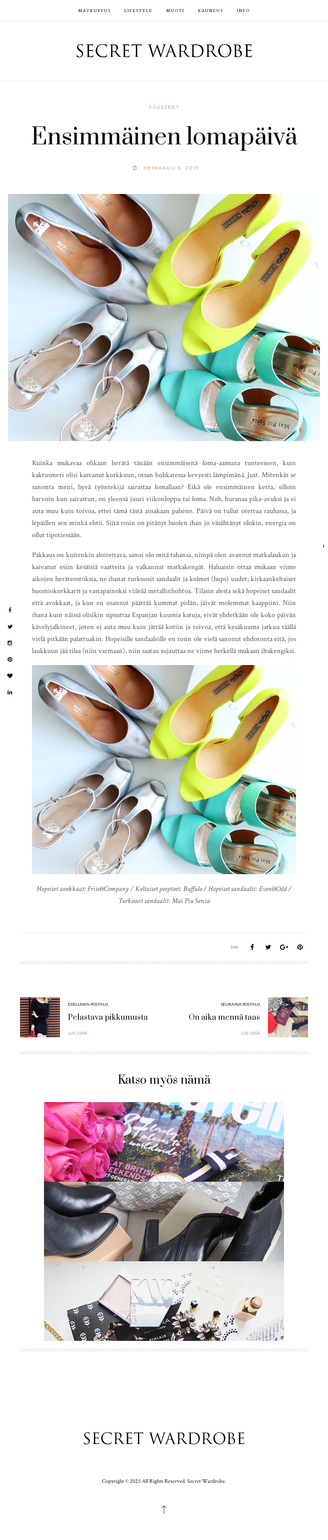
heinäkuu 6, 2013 (171, 168)
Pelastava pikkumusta (108, 1018)
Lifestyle (138, 10)
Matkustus (94, 10)
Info (243, 10)
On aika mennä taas (224, 1018)
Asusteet (164, 107)
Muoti (175, 10)
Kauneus (210, 10)
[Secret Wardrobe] (164, 50)
